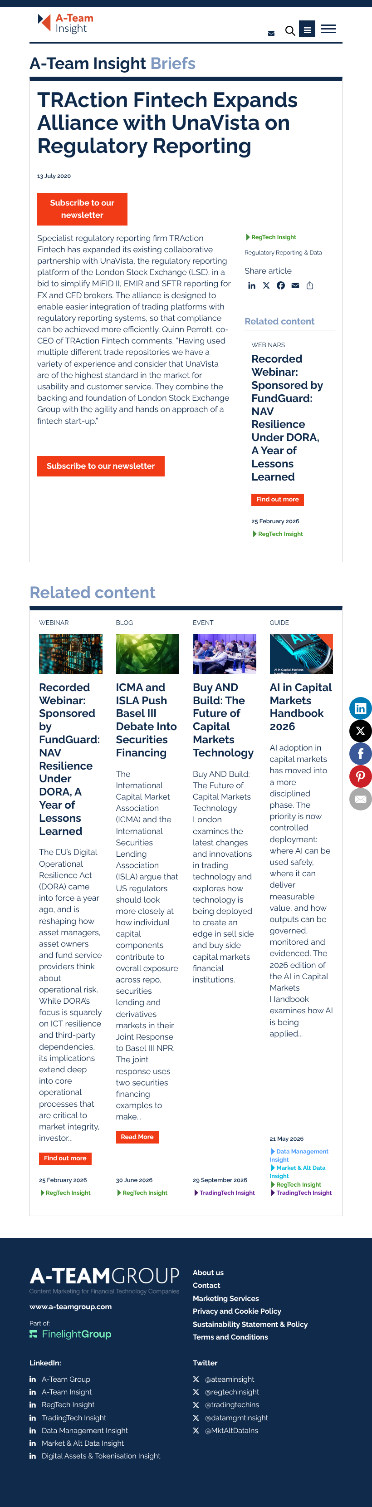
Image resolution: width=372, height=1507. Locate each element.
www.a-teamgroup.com (70, 1306)
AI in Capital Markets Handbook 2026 (301, 707)
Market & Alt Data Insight (298, 1172)
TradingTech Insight (227, 1193)
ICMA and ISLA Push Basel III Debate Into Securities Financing (146, 720)
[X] (360, 731)
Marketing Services (226, 1298)
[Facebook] (360, 753)
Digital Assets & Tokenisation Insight (101, 1456)
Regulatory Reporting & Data (283, 253)
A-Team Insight (67, 1392)
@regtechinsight (232, 1392)
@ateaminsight (230, 1379)
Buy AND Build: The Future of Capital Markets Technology (223, 720)
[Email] (360, 799)
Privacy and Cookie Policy (237, 1311)
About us (208, 1272)
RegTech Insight (273, 237)
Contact (206, 1285)
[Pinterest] (360, 776)
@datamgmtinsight (236, 1418)
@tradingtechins (232, 1404)
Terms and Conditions (230, 1337)
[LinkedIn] (360, 708)
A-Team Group (66, 1379)
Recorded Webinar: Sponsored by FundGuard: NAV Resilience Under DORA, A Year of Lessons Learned (287, 417)
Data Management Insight (299, 1156)
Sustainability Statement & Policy (250, 1324)
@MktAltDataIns (231, 1430)
